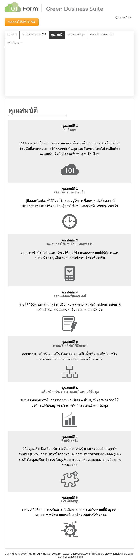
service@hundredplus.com (117, 553)
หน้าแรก (12, 34)
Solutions (13, 42)
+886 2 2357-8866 (72, 556)
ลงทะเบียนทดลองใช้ (101, 34)
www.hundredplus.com (59, 553)
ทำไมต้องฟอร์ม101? (34, 34)
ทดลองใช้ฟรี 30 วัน (21, 22)
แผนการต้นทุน (76, 34)
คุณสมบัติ (57, 34)
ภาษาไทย (125, 17)
